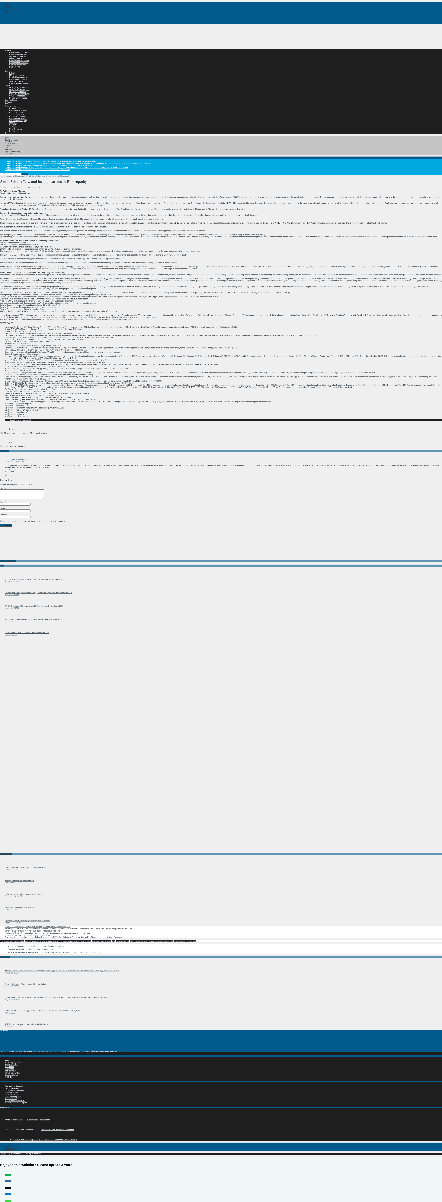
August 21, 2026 (11, 973)
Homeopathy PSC (56, 941)
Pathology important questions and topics (19, 881)
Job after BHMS (124, 941)
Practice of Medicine (17, 65)
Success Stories (11, 1075)
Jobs (7, 69)
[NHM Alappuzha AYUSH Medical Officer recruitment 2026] (9, 629)
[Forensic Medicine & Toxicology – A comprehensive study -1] (9, 863)
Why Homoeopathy (12, 151)
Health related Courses (18, 83)
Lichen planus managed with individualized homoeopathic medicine (32, 931)
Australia (12, 127)
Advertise (8, 1146)
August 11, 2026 (11, 595)
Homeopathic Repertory (19, 61)
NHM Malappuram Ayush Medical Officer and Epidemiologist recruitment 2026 (34, 619)
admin (13, 187)
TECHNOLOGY (11, 141)
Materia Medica (15, 59)
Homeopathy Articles (17, 54)
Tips (6, 147)
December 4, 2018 (12, 923)
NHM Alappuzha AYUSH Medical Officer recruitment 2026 (27, 633)
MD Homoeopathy (16, 75)
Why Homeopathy (12, 1088)
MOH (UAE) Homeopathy (19, 90)
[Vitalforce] (7, 1116)
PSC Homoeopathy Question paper (162, 941)
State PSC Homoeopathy (19, 94)
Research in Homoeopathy (27, 187)
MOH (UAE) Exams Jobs (19, 88)
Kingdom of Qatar (16, 112)
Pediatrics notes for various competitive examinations (24, 894)
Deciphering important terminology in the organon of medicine (27, 921)
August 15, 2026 (11, 1000)
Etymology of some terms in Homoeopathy (20, 907)
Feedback (9, 1150)
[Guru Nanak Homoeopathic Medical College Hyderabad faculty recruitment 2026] (9, 575)
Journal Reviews (11, 1092)
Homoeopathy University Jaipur (101, 941)
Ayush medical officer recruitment (10, 941)
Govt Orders (9, 154)
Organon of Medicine (17, 57)
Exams (7, 85)
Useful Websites (11, 1095)
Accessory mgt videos (13, 1063)
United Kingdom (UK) (18, 121)
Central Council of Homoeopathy (39, 941)
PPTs (7, 104)
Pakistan (12, 125)
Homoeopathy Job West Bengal (81, 941)
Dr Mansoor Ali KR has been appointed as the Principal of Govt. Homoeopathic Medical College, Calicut (43, 1011)
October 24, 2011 (12, 869)
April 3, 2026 (10, 1013)
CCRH (27, 941)
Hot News (9, 5)
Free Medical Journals (14, 1086)
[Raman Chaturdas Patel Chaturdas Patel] (7, 1126)
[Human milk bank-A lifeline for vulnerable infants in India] (9, 980)
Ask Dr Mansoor (11, 1148)
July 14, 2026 (10, 621)
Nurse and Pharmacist (18, 79)
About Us (8, 1143)
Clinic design (10, 143)
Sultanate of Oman (16, 114)
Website (3, 515)
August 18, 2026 (11, 986)
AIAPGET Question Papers (16, 1103)
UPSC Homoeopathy (17, 96)
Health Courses (11, 1099)
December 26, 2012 (13, 896)
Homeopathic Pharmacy (19, 63)
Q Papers (8, 102)
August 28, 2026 (11, 581)
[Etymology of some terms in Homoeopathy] (9, 903)
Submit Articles (11, 9)
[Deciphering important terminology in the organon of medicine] (9, 917)
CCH (22, 941)
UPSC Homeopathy (13, 1097)
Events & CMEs (11, 1065)
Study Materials (11, 100)
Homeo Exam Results (18, 98)
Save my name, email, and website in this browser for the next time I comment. (34, 521)
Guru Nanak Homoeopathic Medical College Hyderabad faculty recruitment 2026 (34, 579)
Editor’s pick (5, 957)
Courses (8, 71)
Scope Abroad (10, 106)
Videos (7, 137)
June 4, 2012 (5, 187)
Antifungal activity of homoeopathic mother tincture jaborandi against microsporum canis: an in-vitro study (47, 933)
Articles (8, 50)
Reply (7, 475)
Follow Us (9, 11)
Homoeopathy (66, 941)
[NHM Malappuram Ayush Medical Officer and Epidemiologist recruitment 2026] (9, 615)
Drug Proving (14, 67)
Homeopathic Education (19, 52)
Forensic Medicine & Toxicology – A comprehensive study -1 (27, 867)
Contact (8, 13)
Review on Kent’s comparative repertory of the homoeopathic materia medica (45, 1140)
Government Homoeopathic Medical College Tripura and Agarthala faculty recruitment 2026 (38, 593)
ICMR (113, 941)
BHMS (12, 73)
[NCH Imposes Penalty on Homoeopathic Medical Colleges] (9, 1020)
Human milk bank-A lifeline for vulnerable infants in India (27, 935)
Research (9, 133)
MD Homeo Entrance (17, 92)
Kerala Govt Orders (12, 1073)
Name (2, 502)
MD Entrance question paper (139, 941)
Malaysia (13, 123)
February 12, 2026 (12, 1026)
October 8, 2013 (11, 909)
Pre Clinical (9, 1067)
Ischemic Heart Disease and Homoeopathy (32, 1120)
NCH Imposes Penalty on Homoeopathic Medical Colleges (26, 1024)
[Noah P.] (7, 1136)
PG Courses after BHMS (15, 1101)
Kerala (12, 131)
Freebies (8, 149)
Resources (9, 7)
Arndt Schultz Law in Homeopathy (18, 420)
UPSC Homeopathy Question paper (185, 941)
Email (2, 508)
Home (7, 3)
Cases (7, 145)
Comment (4, 488)
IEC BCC (8, 1077)
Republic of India (16, 108)
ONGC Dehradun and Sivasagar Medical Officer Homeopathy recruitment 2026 (34, 606)
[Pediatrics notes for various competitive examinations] (9, 890)
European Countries (17, 117)
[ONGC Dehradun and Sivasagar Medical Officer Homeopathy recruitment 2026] (9, 602)
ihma (117, 941)
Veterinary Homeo (16, 81)
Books (7, 139)
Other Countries (15, 129)
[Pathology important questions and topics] (9, 877)
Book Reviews (10, 1071)
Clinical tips (9, 1069)
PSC (149, 941)
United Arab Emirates (18, 110)
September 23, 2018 (13, 883)
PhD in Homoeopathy (18, 77)
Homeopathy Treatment (14, 1090)
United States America (18, 119)
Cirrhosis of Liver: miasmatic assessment (57, 1130)
